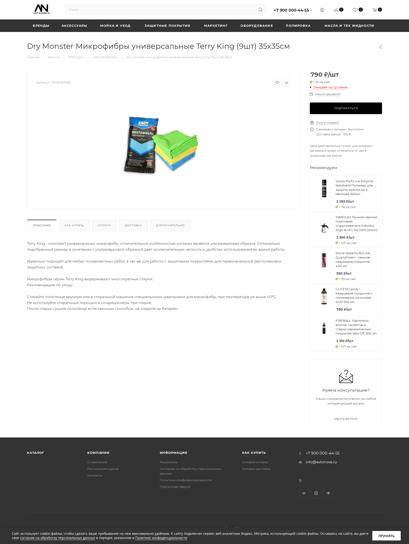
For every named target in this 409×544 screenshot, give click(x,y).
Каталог (35, 453)
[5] (164, 146)
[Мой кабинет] (322, 10)
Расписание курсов (103, 469)
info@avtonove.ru (321, 462)
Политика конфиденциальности (186, 480)
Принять (386, 536)
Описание (41, 225)
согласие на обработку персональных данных (57, 537)
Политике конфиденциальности (161, 537)
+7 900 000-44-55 (291, 10)
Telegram (328, 493)
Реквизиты (168, 462)
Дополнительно (170, 225)
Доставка (133, 225)
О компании (97, 462)
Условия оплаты (255, 462)
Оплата (104, 225)
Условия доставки (256, 469)
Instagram (316, 493)
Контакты (94, 475)
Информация (173, 453)
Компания (98, 453)
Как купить (74, 225)
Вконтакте (304, 493)
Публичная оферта (175, 487)
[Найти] (260, 9)
